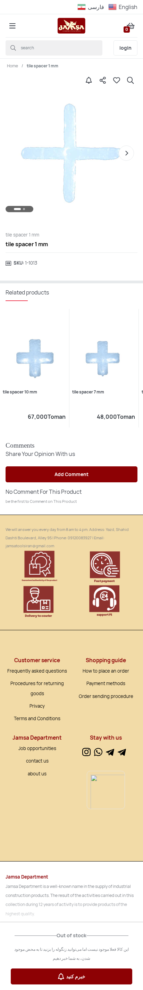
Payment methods (105, 683)
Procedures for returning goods (37, 688)
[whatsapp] (98, 752)
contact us (37, 761)
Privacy (37, 706)
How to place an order (106, 671)
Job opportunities (37, 748)
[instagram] (86, 752)
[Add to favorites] (117, 80)
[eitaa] (122, 752)
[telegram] (110, 752)
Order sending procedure (106, 696)
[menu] (12, 26)
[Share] (103, 80)
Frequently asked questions (37, 671)
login (125, 47)
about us (37, 774)
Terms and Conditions (37, 718)
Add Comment (71, 474)
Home (12, 66)
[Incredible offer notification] (89, 80)
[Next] (126, 153)
